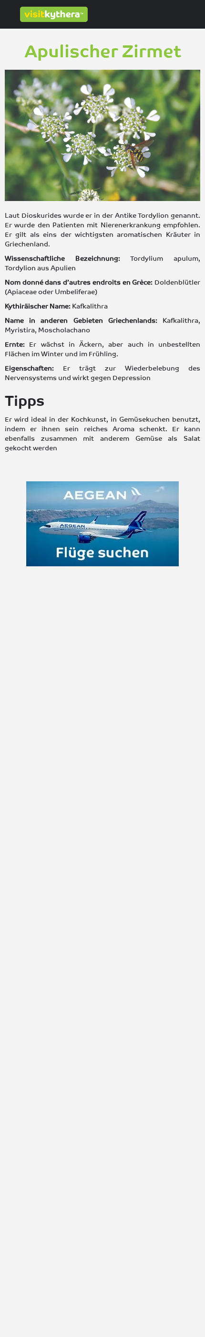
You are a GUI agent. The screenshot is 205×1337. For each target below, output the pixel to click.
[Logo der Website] (55, 14)
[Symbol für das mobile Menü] (10, 14)
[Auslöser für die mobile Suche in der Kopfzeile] (195, 14)
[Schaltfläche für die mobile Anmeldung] (157, 14)
